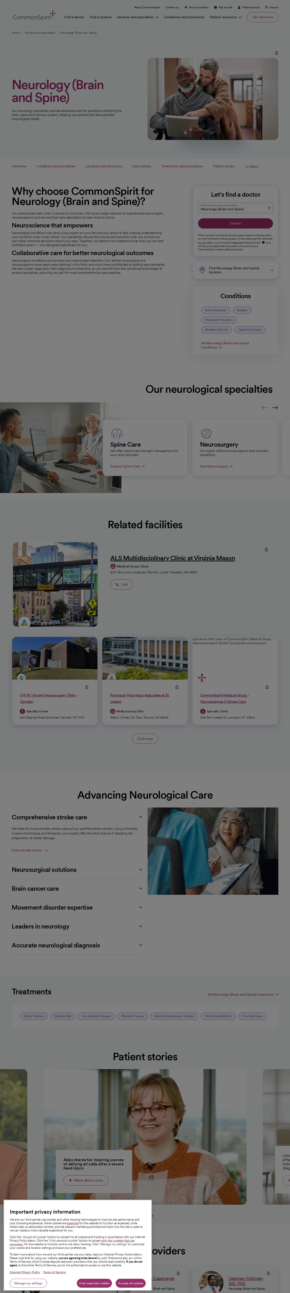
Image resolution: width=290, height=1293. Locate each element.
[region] (77, 1245)
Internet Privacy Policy (25, 1272)
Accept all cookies (130, 1283)
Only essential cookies (94, 1283)
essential (72, 1223)
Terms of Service (54, 1272)
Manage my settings (28, 1283)
